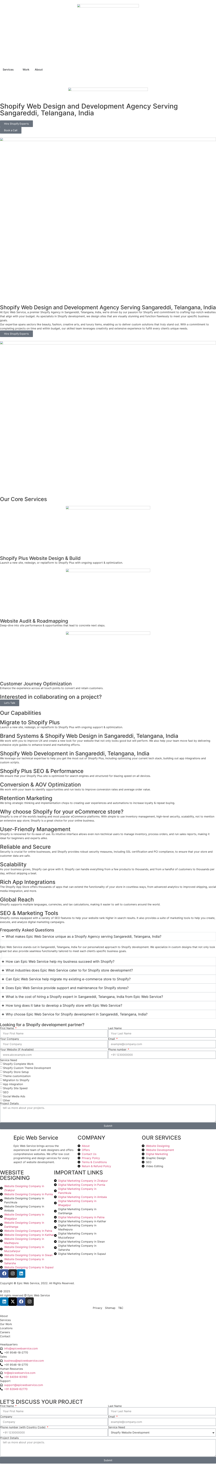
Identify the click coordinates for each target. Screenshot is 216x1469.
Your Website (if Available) (17, 1049)
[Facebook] (4, 1273)
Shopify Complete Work (18, 1064)
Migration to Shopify (16, 1080)
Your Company (9, 1038)
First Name (7, 1028)
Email (112, 1038)
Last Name (115, 1028)
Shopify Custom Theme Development (27, 1068)
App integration (13, 1084)
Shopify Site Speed (15, 1088)
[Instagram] (12, 1273)
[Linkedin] (21, 1273)
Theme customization (17, 1076)
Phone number (117, 1049)
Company (6, 1416)
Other (6, 1100)
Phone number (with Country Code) (23, 1427)
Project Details (9, 1103)
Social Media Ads (14, 1096)
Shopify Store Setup (16, 1072)
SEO (5, 1092)
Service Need (8, 1060)
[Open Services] (16, 69)
